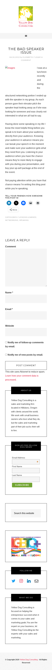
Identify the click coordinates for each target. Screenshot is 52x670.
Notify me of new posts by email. (25, 355)
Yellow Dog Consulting (26, 16)
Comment (10, 246)
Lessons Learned (27, 217)
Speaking (24, 220)
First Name (17, 466)
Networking (11, 220)
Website (9, 326)
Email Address (25, 458)
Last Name (17, 475)
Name (9, 292)
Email (9, 309)
